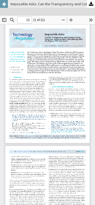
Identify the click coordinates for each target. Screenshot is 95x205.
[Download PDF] (91, 4)
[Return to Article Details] (4, 4)
